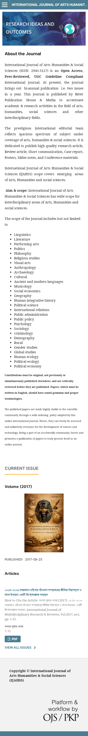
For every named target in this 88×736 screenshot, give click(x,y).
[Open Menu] (4, 4)
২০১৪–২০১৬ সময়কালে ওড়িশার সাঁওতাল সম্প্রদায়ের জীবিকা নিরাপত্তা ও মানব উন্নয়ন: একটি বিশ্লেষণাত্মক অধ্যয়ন (43, 604)
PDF (14, 639)
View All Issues (18, 647)
